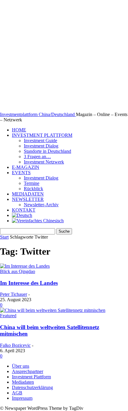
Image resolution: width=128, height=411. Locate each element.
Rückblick (33, 188)
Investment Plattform (31, 376)
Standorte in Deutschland (47, 151)
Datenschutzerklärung (32, 387)
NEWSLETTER (28, 199)
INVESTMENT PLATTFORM (42, 135)
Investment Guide (40, 140)
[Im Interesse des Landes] (25, 266)
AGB (17, 392)
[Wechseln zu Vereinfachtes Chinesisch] (38, 220)
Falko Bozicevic (15, 345)
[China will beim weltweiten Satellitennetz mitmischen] (52, 310)
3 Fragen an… (37, 156)
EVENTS (21, 172)
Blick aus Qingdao (17, 271)
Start (4, 236)
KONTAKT (23, 209)
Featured (8, 315)
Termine (31, 183)
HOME (19, 129)
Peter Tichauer (13, 294)
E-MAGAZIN (25, 167)
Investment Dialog (41, 145)
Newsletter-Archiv (41, 204)
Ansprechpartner (27, 371)
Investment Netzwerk (44, 161)
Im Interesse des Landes (29, 283)
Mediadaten (23, 382)
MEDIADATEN (28, 193)
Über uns (20, 366)
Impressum (22, 398)
